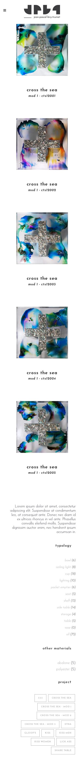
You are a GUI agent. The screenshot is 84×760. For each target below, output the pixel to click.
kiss (47, 733)
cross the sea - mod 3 (40, 724)
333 (40, 698)
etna (68, 724)
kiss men (65, 733)
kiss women (42, 741)
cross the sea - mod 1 (56, 706)
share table (63, 750)
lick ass (65, 741)
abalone (63, 663)
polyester (63, 669)
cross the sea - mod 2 (55, 715)
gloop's (30, 733)
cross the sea (61, 698)
